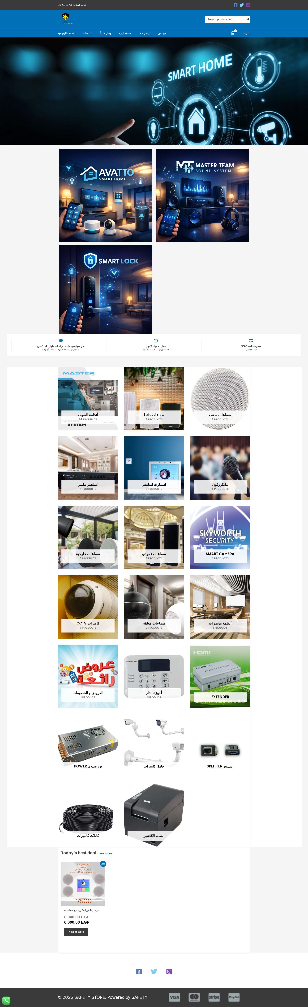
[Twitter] (242, 5)
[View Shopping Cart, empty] (232, 33)
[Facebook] (235, 5)
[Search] (248, 19)
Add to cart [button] (76, 932)
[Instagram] (248, 5)
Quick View (83, 902)
